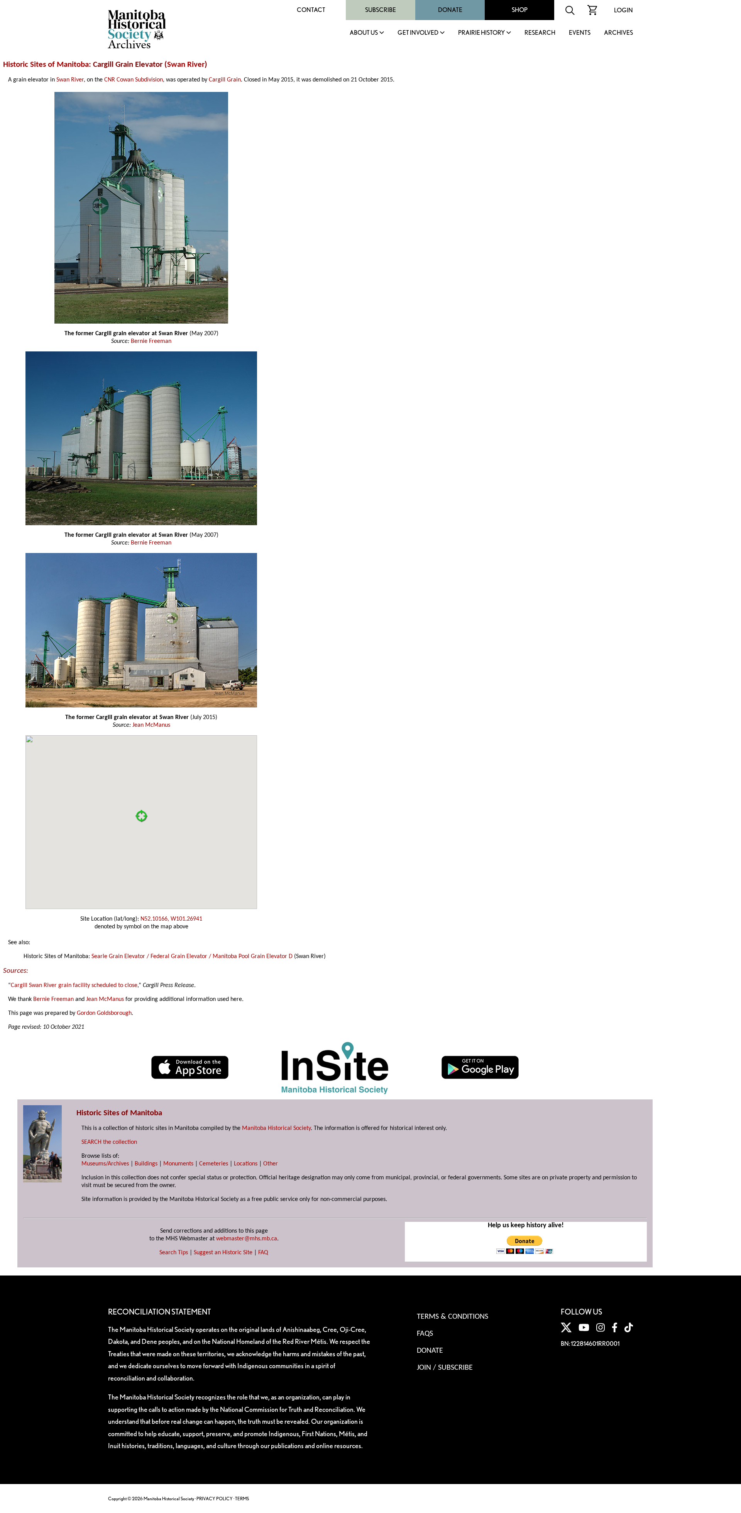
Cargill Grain (225, 80)
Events (579, 33)
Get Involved (418, 33)
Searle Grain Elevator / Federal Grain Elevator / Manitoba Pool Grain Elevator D (192, 956)
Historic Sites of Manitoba (46, 65)
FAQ (263, 1253)
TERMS (242, 1498)
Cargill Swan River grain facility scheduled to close (74, 985)
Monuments (178, 1164)
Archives (618, 33)
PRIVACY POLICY (214, 1498)
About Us (364, 33)
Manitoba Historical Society (276, 1128)
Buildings (146, 1164)
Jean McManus (151, 725)
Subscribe (380, 10)
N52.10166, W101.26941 (171, 919)
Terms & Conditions (452, 1317)
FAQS (425, 1334)
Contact (311, 10)
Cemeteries (213, 1164)
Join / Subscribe (445, 1368)
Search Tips (173, 1253)
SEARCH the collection (109, 1142)
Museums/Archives (105, 1164)
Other (270, 1164)
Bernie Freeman (151, 341)
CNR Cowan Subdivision (133, 80)
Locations (245, 1164)
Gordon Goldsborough (104, 1013)
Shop (520, 10)
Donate (450, 10)
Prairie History (481, 33)
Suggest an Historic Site (223, 1253)
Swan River (186, 65)
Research (539, 33)
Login (623, 10)
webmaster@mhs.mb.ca (246, 1239)
